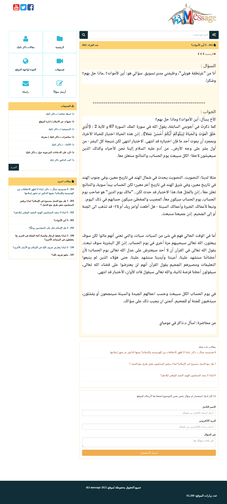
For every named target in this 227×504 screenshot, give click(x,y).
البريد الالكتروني (207, 420)
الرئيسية (209, 53)
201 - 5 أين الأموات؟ (64, 220)
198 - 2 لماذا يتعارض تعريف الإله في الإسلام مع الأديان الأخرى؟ (43, 247)
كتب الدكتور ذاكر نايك (61, 160)
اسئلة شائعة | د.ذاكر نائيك (59, 114)
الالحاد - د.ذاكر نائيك (62, 144)
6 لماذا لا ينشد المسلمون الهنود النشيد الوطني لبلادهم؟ (188, 375)
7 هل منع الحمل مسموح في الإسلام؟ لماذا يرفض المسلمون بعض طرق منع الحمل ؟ (172, 363)
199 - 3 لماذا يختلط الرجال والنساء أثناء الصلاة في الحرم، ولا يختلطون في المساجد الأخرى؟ (44, 237)
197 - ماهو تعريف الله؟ (63, 255)
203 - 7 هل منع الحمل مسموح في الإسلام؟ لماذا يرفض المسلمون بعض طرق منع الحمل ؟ (47, 203)
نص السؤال (210, 434)
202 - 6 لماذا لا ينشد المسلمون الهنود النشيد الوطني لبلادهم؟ (44, 212)
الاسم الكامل (209, 406)
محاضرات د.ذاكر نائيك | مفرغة (56, 137)
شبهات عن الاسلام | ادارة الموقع (55, 121)
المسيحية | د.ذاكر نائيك (60, 129)
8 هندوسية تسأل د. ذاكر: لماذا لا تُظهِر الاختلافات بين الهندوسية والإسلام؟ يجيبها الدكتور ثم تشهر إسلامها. (162, 352)
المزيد (14, 167)
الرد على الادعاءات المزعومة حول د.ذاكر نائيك (49, 152)
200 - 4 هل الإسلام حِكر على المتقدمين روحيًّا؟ (51, 228)
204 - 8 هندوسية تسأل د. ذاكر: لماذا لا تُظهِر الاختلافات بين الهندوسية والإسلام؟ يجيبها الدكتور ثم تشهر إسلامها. (45, 191)
